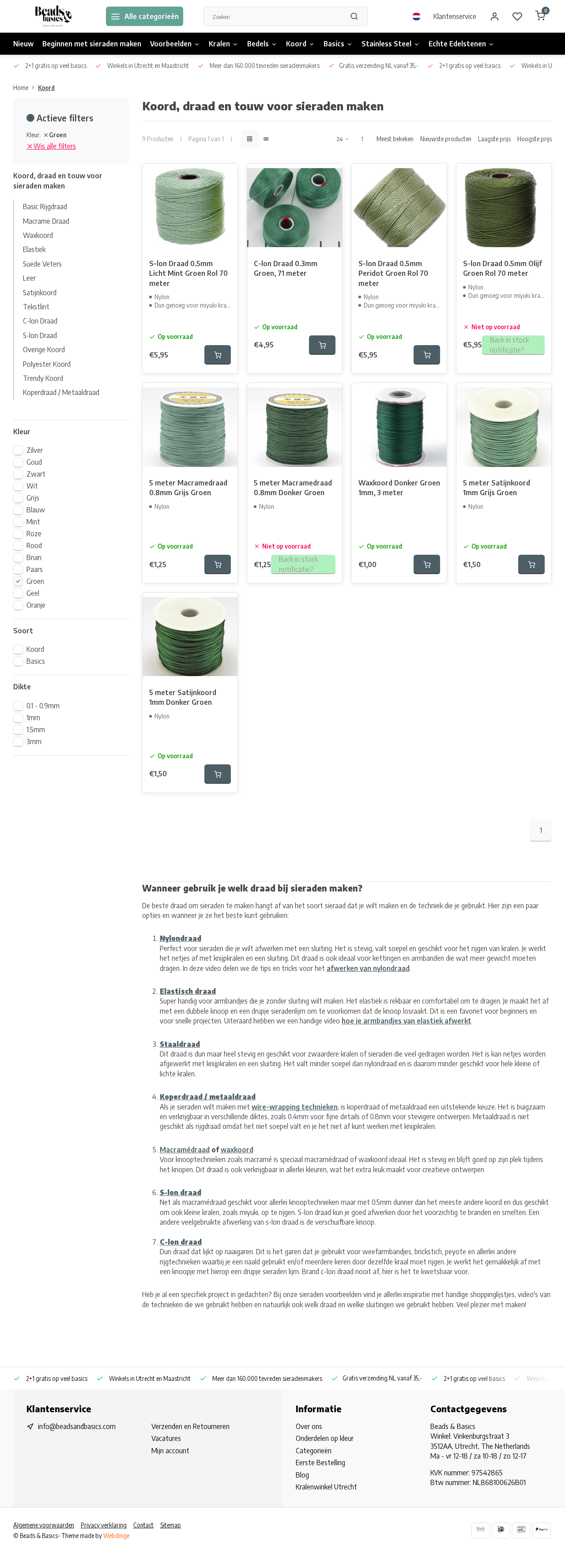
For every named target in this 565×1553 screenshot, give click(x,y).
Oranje (35, 605)
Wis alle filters (55, 146)
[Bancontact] (521, 1530)
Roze (33, 533)
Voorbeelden (171, 43)
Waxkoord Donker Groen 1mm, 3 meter (399, 487)
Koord (296, 43)
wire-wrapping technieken (295, 1106)
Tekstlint (36, 306)
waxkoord (237, 1149)
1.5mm (35, 729)
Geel (32, 593)
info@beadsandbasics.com (77, 1426)
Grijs (32, 497)
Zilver (34, 450)
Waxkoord (38, 235)
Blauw (35, 509)
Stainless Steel (386, 43)
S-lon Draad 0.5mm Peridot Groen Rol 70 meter (393, 273)
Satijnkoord (39, 292)
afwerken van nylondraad (368, 968)
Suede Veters (42, 263)
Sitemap (170, 1525)
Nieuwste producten (445, 139)
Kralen (219, 43)
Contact (143, 1525)
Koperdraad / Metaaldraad (61, 392)
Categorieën (313, 1450)
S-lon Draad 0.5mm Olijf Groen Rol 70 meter (502, 268)
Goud (34, 462)
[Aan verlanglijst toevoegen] (224, 177)
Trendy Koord (43, 378)
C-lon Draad (40, 320)
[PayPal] (541, 1530)
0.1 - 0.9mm (43, 705)
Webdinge (116, 1535)
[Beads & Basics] (53, 16)
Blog (302, 1474)
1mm (33, 717)
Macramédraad (185, 1149)
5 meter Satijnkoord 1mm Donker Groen (182, 697)
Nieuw (23, 43)
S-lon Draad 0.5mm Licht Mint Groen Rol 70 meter (188, 273)
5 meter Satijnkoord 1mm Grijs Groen (496, 487)
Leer (29, 278)
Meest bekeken (395, 139)
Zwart (35, 474)
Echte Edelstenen (457, 43)
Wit (32, 485)
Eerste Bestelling (320, 1462)
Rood (34, 545)
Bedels (258, 43)
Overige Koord (44, 349)
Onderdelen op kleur (325, 1438)
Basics (334, 43)
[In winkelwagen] (217, 355)
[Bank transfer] (480, 1530)
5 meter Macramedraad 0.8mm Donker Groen (293, 487)
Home (20, 87)
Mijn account (170, 1450)
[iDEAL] (501, 1530)
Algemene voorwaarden (43, 1525)
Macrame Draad (46, 221)
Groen (35, 581)
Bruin (33, 557)
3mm (33, 741)
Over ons (309, 1426)
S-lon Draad (40, 335)
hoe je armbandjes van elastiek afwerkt (406, 1020)
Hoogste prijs (534, 139)
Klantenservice (454, 16)
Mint (33, 521)
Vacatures (166, 1438)
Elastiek (34, 249)
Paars (34, 569)
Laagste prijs (494, 139)
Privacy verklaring (104, 1525)
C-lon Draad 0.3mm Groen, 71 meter (285, 268)
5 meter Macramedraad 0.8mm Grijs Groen (188, 487)
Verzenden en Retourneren (190, 1426)
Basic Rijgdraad (45, 206)
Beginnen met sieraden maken (91, 43)
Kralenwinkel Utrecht (326, 1486)
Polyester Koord (47, 364)
